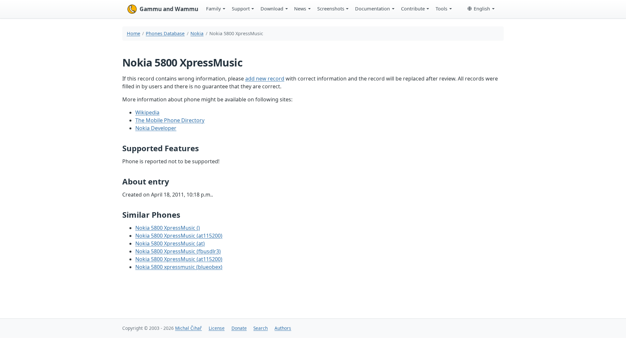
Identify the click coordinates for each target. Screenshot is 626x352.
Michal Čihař (188, 328)
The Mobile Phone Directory (169, 120)
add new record (264, 78)
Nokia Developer (155, 128)
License (217, 328)
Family (213, 8)
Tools (441, 8)
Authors (283, 328)
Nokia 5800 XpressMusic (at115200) (178, 235)
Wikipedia (147, 112)
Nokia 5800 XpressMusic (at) (170, 243)
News (300, 8)
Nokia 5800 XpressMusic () (167, 227)
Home (133, 33)
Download (272, 8)
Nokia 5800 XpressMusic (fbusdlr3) (178, 251)
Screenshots (330, 8)
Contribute (413, 8)
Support (241, 8)
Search (260, 328)
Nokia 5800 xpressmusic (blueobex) (178, 267)
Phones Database (165, 33)
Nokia (196, 33)
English (482, 8)
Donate (239, 328)
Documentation (372, 8)
